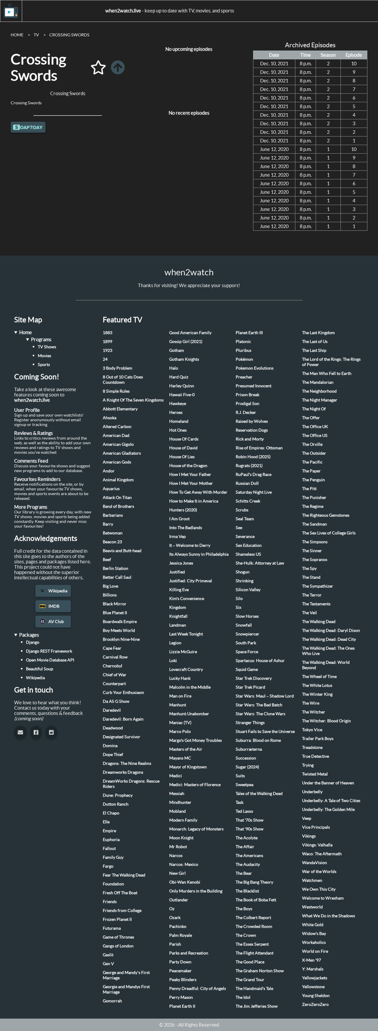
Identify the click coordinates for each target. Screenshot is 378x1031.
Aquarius (111, 488)
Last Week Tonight (186, 634)
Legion (175, 642)
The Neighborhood (319, 391)
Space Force (247, 651)
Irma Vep (177, 536)
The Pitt (309, 488)
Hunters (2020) (183, 510)
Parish (175, 944)
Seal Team (245, 518)
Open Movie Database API (50, 660)
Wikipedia (57, 590)
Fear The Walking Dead (124, 875)
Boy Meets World (119, 630)
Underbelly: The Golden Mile (328, 809)
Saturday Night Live (254, 492)
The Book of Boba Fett (256, 899)
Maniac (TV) (180, 722)
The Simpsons (315, 541)
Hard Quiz (178, 377)
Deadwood (113, 728)
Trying (308, 765)
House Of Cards (183, 439)
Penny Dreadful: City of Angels (197, 988)
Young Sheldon (316, 995)
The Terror (312, 595)
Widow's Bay (314, 933)
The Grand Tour (250, 979)
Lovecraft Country (186, 669)
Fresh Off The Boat (120, 892)
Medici (175, 775)
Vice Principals (316, 827)
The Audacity (248, 864)
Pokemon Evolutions (254, 368)
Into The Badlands (185, 527)
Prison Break (247, 394)
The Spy (309, 568)
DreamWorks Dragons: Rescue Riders (131, 784)
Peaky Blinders (182, 979)
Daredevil (112, 710)
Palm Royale (180, 935)
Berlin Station (115, 568)
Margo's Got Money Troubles (195, 740)
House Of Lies (182, 456)
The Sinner (312, 550)
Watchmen (312, 880)
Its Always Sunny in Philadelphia (199, 554)
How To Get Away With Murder (198, 492)
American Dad (116, 435)
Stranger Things (250, 722)
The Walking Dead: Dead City (329, 639)
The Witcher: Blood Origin (326, 720)
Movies (44, 355)
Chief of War (114, 674)
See (239, 527)
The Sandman (314, 524)
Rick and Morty (250, 439)
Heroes (176, 412)
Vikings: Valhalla (317, 845)
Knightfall (178, 616)
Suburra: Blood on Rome (258, 740)
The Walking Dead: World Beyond (326, 665)
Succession (246, 758)
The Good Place (250, 962)
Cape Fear (112, 648)
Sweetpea (244, 784)
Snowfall (244, 625)
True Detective (315, 756)
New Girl (177, 873)
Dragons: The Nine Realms (127, 763)
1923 (107, 350)
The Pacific (312, 462)
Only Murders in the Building (195, 891)
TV (36, 34)
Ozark (174, 917)
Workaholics (314, 942)
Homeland (178, 421)
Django (32, 642)
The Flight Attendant (254, 953)
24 (105, 359)
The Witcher (313, 712)
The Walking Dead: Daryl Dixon (331, 630)
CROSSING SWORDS (69, 34)
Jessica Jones (181, 563)
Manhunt (177, 704)
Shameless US (248, 554)
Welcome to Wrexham (323, 898)
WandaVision (314, 862)
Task (239, 802)
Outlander (178, 899)
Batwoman (113, 533)
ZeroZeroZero (315, 1004)
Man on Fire (180, 696)
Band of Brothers (118, 506)
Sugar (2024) (247, 767)
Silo (239, 598)
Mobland (177, 811)
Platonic (243, 341)
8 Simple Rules (116, 391)
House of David (183, 447)
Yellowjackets (314, 977)
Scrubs (242, 510)
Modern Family (183, 820)
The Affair (245, 846)
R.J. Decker (246, 412)
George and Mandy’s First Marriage (126, 975)
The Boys (244, 908)
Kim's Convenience (186, 598)
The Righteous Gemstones (325, 515)
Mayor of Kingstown (188, 767)
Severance (245, 536)
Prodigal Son (247, 403)
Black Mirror (114, 603)
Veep (306, 818)
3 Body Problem (117, 368)
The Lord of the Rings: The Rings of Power (331, 362)
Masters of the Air (185, 749)
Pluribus (243, 350)
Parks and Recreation (188, 953)
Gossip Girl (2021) (185, 341)
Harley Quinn (181, 385)
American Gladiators (122, 453)
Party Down (180, 962)
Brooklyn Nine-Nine (121, 639)
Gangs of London (118, 946)
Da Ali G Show (116, 701)
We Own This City (318, 889)
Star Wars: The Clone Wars (260, 713)
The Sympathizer (317, 586)
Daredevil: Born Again (123, 719)
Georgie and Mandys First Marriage (126, 989)
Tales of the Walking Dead (259, 793)
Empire (109, 830)
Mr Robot (178, 846)
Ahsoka (109, 417)
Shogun (243, 572)
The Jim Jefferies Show (257, 1006)
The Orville (312, 444)
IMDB (53, 606)
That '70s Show (249, 820)
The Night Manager (319, 400)
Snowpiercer (247, 634)
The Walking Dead (318, 621)
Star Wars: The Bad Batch (259, 704)
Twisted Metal (315, 774)
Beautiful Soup (39, 668)
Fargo (108, 866)
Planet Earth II (182, 1006)
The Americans (249, 855)
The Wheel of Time (319, 676)
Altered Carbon (117, 426)
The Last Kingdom (318, 332)
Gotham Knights (184, 359)
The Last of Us (315, 341)
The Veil (309, 612)
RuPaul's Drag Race (253, 474)
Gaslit (108, 954)
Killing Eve (179, 589)
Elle (106, 821)
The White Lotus (317, 685)
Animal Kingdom (118, 479)
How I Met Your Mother (191, 483)
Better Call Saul (117, 577)
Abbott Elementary (120, 408)
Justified (177, 572)
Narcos (176, 855)
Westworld (312, 907)
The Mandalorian (317, 382)
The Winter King (317, 694)
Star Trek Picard (250, 687)
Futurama (112, 928)
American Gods (117, 462)
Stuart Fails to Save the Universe (265, 731)
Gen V (108, 963)
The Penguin (313, 479)
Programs (41, 339)
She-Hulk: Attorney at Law (260, 563)
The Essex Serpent (252, 944)
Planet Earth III (249, 332)
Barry (108, 524)
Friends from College (122, 910)
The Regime (312, 506)
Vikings (309, 836)
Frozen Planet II (117, 919)
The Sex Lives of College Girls (329, 533)
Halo (173, 368)
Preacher (244, 377)
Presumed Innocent (253, 385)
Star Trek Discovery (254, 678)
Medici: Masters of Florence (195, 784)
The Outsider (314, 453)
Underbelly (312, 791)
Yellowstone (313, 986)
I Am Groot (179, 518)
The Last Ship (314, 350)
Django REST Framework (49, 651)
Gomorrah (112, 1001)
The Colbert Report (253, 917)
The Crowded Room (254, 926)
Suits (240, 775)
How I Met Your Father (190, 474)
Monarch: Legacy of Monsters (196, 829)
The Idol (243, 997)
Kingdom (177, 607)
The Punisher (314, 497)
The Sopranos (314, 559)
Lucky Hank (179, 678)
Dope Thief (113, 754)
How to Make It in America (193, 501)
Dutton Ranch (115, 804)
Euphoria (111, 839)
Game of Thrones (118, 937)
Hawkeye (177, 403)
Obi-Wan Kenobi (184, 882)
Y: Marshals (312, 969)
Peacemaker (180, 970)
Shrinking (244, 580)
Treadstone (312, 747)
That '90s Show (249, 829)
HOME (17, 34)
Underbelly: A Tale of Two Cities (331, 800)
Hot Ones (178, 430)
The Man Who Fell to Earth (326, 373)
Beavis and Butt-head (122, 550)
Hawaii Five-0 (182, 394)
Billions (110, 595)
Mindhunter (180, 802)
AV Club (56, 621)
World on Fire (315, 951)
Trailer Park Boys (317, 738)
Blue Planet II (115, 612)
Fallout (109, 848)
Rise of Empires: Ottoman (259, 447)
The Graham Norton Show (260, 970)
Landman (177, 625)
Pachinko (177, 926)
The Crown (246, 935)
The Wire (310, 703)
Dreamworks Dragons (123, 772)
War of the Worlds (319, 871)
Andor (109, 471)
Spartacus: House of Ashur (260, 660)
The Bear (244, 873)
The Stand (311, 577)
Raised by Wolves (252, 421)
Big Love (110, 586)
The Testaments (316, 603)
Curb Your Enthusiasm (123, 692)
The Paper (311, 471)
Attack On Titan (117, 497)
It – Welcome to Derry (189, 545)
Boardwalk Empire (120, 621)
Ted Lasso (244, 811)
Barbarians (113, 515)
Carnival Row (115, 657)
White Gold (312, 924)
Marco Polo (180, 731)
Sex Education (249, 545)
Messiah (176, 793)
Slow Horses (247, 616)
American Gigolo (118, 444)
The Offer (311, 417)
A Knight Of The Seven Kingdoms (133, 400)
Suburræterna (249, 749)
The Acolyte (247, 837)
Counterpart (114, 683)
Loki (173, 660)
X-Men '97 (311, 960)
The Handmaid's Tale (254, 988)
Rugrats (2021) (249, 465)
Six (238, 607)
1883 (107, 332)
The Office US (315, 435)
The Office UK (315, 426)
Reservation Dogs (252, 430)
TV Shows (47, 346)
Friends (110, 901)
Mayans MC (180, 758)
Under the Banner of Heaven (328, 782)
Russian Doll (247, 483)
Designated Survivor (121, 736)
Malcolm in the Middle (190, 687)
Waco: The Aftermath (322, 853)
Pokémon (244, 359)
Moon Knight (181, 837)
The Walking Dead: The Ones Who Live (328, 651)
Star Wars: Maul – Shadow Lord (265, 696)
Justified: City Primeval (190, 580)
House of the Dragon (188, 465)
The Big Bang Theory (254, 882)
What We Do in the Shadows (328, 915)
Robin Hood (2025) (253, 456)
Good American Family (190, 332)
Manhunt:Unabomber (189, 713)
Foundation (113, 884)
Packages (29, 635)
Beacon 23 (112, 541)
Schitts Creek (248, 501)
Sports (44, 364)
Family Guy (113, 857)
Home (25, 332)
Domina (110, 745)
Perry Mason (181, 997)
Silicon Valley (248, 589)
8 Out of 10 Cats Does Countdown (123, 380)
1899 (107, 341)
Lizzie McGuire (183, 651)
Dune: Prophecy (118, 795)
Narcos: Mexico (183, 864)
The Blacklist (247, 891)
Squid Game (247, 669)
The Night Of (314, 408)
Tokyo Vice (312, 729)
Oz (172, 908)
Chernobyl (112, 666)
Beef (107, 559)
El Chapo (111, 813)
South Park (246, 642)
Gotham (176, 350)
